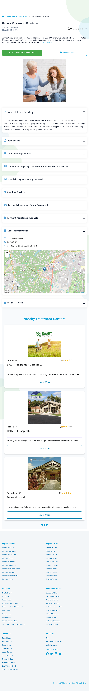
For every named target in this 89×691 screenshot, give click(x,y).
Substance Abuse (53, 589)
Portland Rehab (51, 576)
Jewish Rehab (7, 652)
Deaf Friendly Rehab (9, 666)
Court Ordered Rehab (9, 621)
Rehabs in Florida (8, 548)
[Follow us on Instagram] (56, 653)
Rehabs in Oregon (8, 572)
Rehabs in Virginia (8, 579)
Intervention (6, 614)
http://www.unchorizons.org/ (17, 238)
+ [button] (7, 252)
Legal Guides (6, 617)
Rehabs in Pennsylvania (10, 576)
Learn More (44, 382)
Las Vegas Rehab (52, 565)
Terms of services (69, 683)
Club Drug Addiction (53, 621)
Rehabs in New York (9, 555)
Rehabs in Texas (7, 558)
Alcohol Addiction (52, 600)
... (46, 42)
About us (50, 634)
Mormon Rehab (7, 659)
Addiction (6, 589)
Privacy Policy (80, 683)
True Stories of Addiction (54, 641)
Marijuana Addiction (53, 610)
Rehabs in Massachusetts (11, 569)
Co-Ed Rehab (7, 648)
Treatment (6, 634)
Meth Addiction (51, 617)
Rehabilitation (7, 641)
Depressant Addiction (53, 596)
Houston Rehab (51, 558)
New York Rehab (51, 572)
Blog (47, 638)
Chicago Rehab (51, 579)
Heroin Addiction (52, 624)
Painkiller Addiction (52, 603)
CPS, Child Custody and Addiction (13, 624)
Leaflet (82, 292)
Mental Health (7, 593)
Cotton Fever (6, 600)
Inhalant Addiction (52, 614)
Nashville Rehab (51, 555)
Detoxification (7, 638)
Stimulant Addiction (52, 593)
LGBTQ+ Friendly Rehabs (10, 603)
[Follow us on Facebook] (47, 653)
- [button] (7, 255)
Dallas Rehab (50, 551)
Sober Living (6, 645)
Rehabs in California (9, 551)
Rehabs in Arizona (8, 562)
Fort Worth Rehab (52, 548)
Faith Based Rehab (8, 662)
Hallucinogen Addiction (54, 607)
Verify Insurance (51, 645)
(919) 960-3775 (12, 242)
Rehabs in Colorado (9, 565)
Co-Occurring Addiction (10, 669)
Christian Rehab (7, 655)
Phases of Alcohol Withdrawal (12, 607)
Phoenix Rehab (51, 569)
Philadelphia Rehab (52, 562)
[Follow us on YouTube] (60, 653)
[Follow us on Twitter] (51, 653)
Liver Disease (6, 610)
